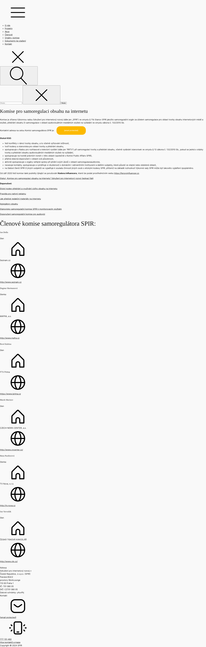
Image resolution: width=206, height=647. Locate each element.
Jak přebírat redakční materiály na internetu (20, 199)
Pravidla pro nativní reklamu (13, 194)
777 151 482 (6, 639)
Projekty (9, 28)
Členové (9, 35)
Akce (7, 31)
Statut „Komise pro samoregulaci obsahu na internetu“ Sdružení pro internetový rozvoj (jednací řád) (46, 178)
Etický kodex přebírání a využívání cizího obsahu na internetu (28, 188)
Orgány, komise (12, 38)
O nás (7, 25)
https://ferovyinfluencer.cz (126, 173)
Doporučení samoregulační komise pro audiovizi (22, 214)
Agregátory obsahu (9, 204)
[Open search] (19, 75)
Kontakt (8, 44)
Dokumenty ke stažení (15, 41)
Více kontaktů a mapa (10, 642)
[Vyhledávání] (11, 103)
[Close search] (41, 94)
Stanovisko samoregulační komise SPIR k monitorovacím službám (31, 209)
